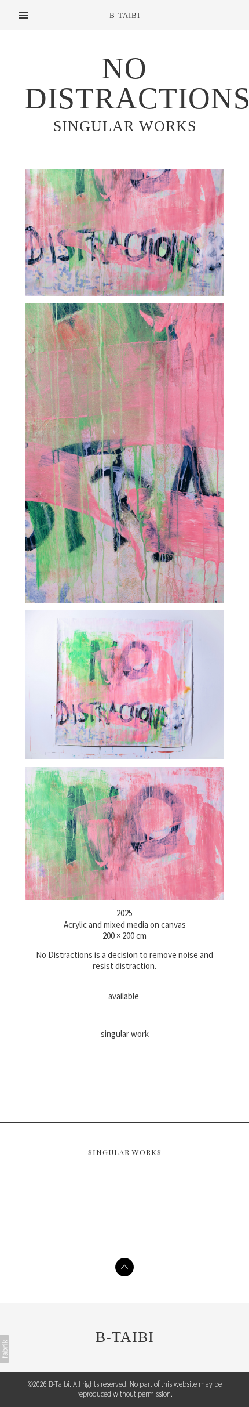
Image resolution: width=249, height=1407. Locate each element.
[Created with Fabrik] (4, 1349)
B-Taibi (125, 1337)
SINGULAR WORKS (124, 126)
